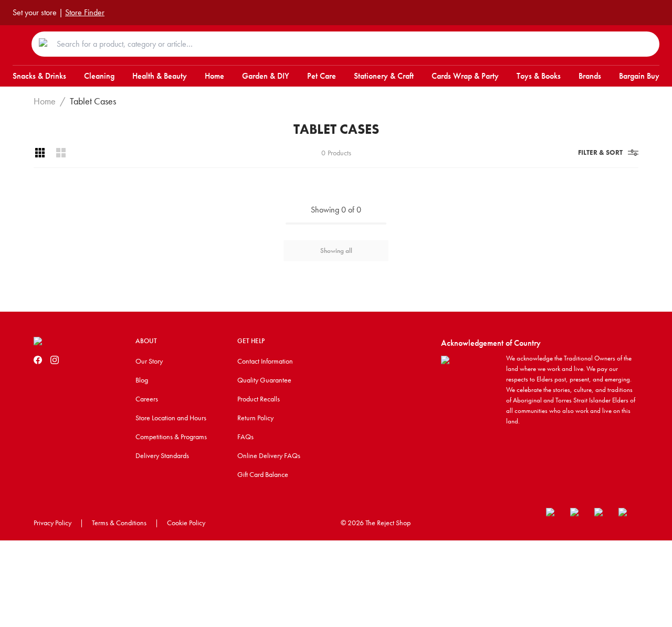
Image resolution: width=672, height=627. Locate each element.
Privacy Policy (52, 522)
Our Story (149, 361)
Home (45, 101)
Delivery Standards (162, 455)
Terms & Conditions (119, 522)
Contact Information (265, 361)
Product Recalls (258, 398)
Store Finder (84, 12)
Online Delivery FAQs (268, 455)
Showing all (336, 250)
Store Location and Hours (170, 417)
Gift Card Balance (262, 474)
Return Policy (255, 417)
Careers (146, 398)
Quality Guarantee (264, 380)
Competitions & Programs (171, 436)
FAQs (245, 436)
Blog (141, 380)
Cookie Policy (186, 522)
